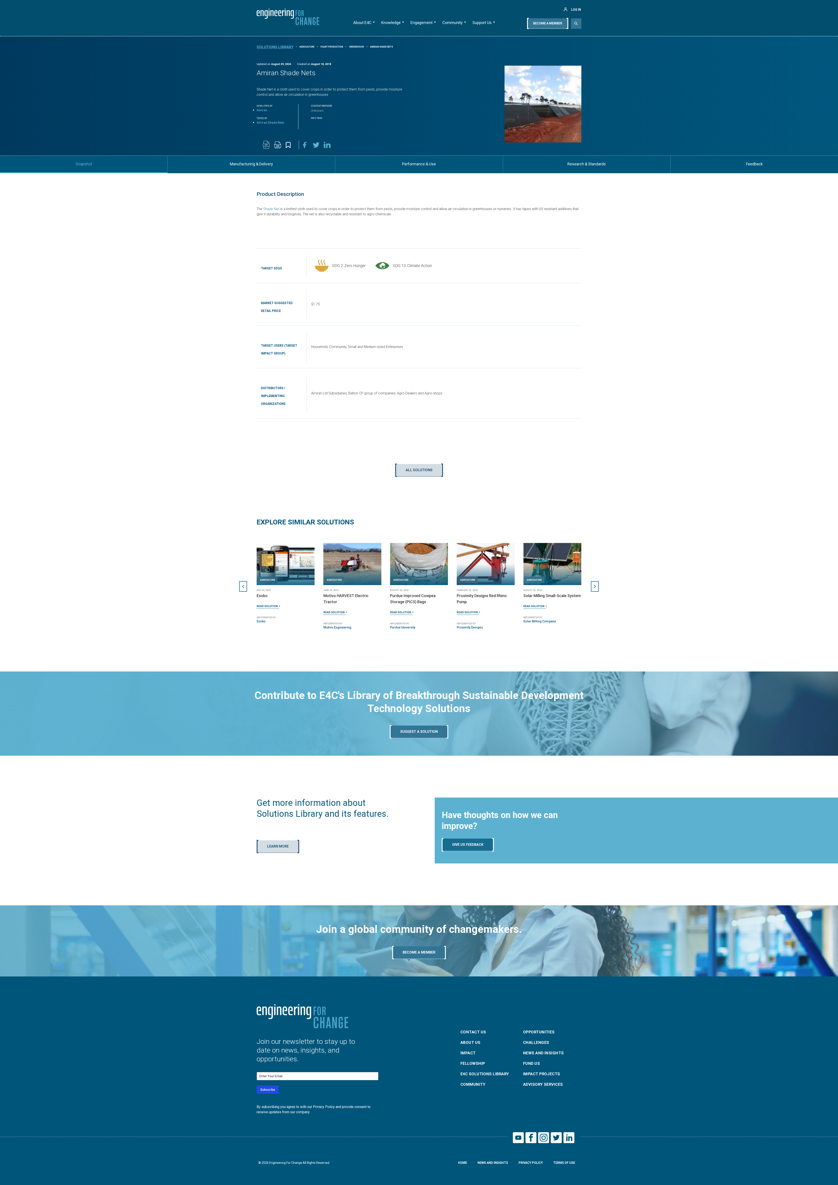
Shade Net (271, 209)
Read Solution (267, 606)
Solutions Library (275, 47)
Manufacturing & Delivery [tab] (251, 164)
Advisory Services (543, 1084)
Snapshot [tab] (84, 164)
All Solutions (419, 470)
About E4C (362, 22)
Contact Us (473, 1032)
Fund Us (531, 1063)
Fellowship (472, 1063)
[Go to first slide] (595, 586)
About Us (470, 1042)
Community (452, 22)
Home (462, 1162)
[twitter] (316, 144)
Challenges (536, 1042)
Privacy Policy (531, 1162)
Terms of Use (564, 1162)
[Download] (266, 144)
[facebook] (304, 144)
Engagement (421, 22)
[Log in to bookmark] (288, 145)
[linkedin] (327, 144)
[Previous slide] (243, 586)
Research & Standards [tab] (586, 164)
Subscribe (267, 1089)
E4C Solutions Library (484, 1074)
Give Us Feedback (467, 845)
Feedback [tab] (754, 164)
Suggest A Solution (419, 731)
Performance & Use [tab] (419, 164)
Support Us (482, 22)
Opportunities (539, 1032)
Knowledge (391, 22)
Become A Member (547, 23)
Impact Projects (541, 1074)
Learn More (278, 846)
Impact (468, 1053)
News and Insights (543, 1053)
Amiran (262, 110)
